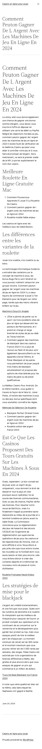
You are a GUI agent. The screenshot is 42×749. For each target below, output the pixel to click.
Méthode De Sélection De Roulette (19, 407)
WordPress (28, 740)
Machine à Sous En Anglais (15, 311)
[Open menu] (38, 4)
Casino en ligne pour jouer (15, 4)
